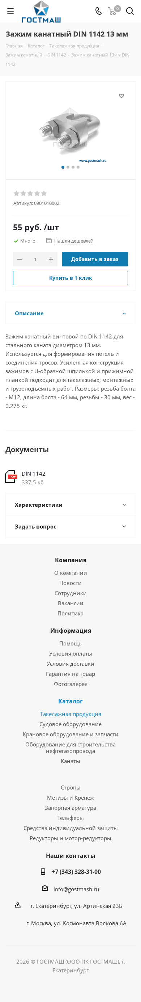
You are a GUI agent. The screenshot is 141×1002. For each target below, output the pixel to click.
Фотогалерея (70, 683)
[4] (37, 194)
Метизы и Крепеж (70, 797)
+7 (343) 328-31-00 (76, 872)
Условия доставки (70, 663)
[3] (30, 194)
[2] (23, 194)
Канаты (70, 761)
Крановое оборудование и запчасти (71, 734)
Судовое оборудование (70, 724)
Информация (70, 631)
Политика (70, 613)
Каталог (70, 701)
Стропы (71, 787)
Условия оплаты (70, 653)
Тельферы (70, 817)
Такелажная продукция (70, 713)
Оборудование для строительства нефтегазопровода (70, 747)
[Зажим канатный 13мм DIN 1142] (70, 127)
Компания (70, 560)
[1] (16, 194)
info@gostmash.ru (76, 889)
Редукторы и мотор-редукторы (70, 838)
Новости (70, 582)
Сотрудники (71, 593)
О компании (70, 572)
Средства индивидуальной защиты (71, 828)
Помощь (70, 643)
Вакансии (71, 603)
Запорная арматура (70, 807)
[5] (44, 194)
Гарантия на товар (70, 673)
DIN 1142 (34, 473)
